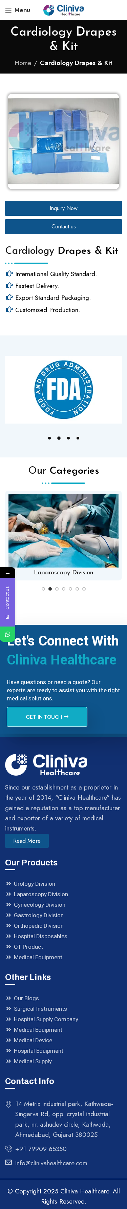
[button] (49, 438)
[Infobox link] (63, 535)
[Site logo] (63, 9)
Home (23, 62)
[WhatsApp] (7, 634)
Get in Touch (44, 717)
